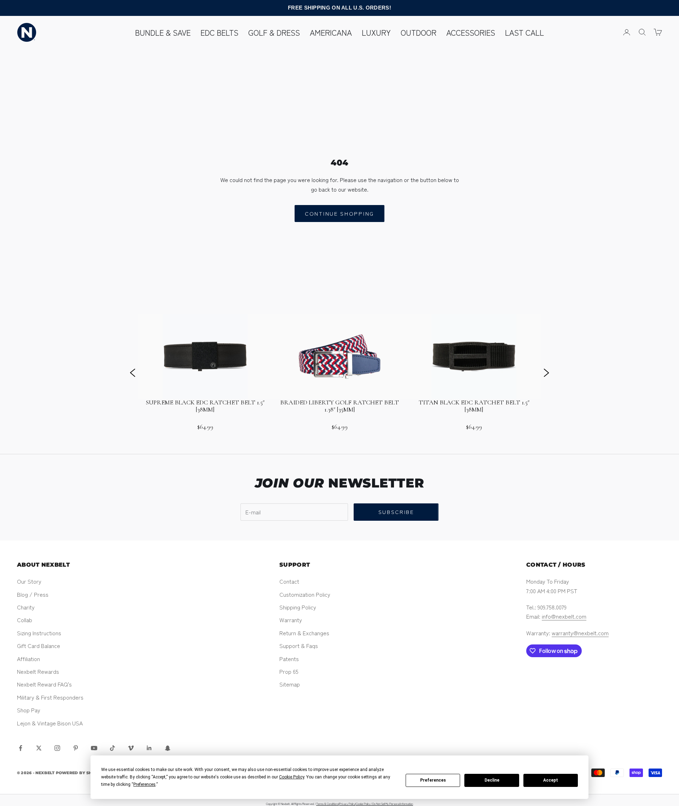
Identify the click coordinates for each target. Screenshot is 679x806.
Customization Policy (304, 594)
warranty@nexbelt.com (580, 633)
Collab (24, 619)
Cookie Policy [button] (291, 777)
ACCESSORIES (470, 32)
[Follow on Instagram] (57, 748)
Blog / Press (32, 594)
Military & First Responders (50, 697)
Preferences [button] (144, 784)
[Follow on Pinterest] (75, 748)
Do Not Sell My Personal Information (392, 804)
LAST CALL (524, 32)
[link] (205, 372)
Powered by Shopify (80, 772)
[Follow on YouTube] (94, 748)
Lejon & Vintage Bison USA (50, 723)
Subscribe (396, 511)
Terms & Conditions (327, 804)
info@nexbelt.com (564, 616)
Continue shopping (339, 213)
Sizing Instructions (39, 633)
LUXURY (376, 32)
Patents (289, 658)
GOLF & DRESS (274, 32)
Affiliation (28, 658)
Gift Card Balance (38, 645)
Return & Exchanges (304, 633)
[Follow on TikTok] (112, 748)
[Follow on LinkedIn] (149, 748)
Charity (26, 607)
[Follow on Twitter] (38, 748)
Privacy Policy (347, 804)
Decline (491, 780)
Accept (550, 780)
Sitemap (289, 684)
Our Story (29, 581)
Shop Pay (28, 710)
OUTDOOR (418, 32)
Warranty (290, 619)
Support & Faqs (298, 645)
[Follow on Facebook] (20, 748)
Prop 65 (288, 671)
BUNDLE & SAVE (163, 32)
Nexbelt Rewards (38, 671)
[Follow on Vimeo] (130, 748)
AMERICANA (331, 32)
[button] (132, 372)
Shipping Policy (297, 607)
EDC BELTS (219, 32)
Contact (289, 581)
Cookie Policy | (364, 804)
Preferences (433, 780)
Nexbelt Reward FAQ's (44, 684)
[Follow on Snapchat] (167, 748)
